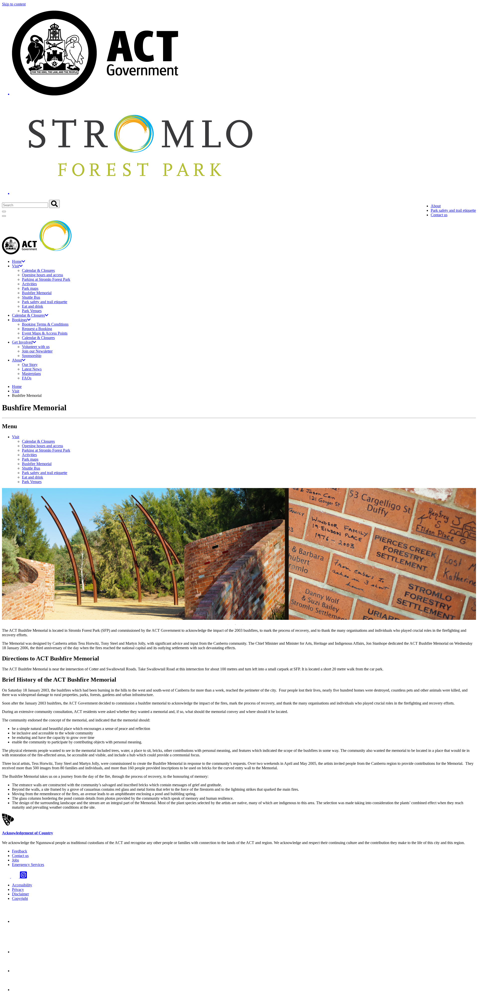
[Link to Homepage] (239, 103)
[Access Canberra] (29, 971)
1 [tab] (227, 624)
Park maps (30, 288)
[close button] (4, 216)
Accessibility (22, 885)
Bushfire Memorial (37, 293)
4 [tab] (250, 624)
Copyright (20, 898)
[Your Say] (39, 952)
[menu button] (4, 211)
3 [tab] (242, 624)
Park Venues (32, 311)
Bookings (19, 320)
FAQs (26, 378)
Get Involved (22, 342)
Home (17, 261)
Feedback (19, 851)
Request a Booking (37, 329)
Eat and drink (32, 306)
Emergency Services (28, 864)
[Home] (38, 253)
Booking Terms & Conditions (45, 324)
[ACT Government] (29, 990)
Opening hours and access (42, 275)
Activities (29, 284)
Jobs (15, 860)
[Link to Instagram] (23, 876)
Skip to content (14, 4)
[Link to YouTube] (15, 876)
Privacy (18, 889)
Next (468, 554)
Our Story (30, 364)
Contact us (439, 215)
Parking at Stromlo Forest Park (46, 279)
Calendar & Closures (38, 270)
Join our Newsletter (37, 351)
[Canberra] (29, 921)
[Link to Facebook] (6, 876)
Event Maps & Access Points (44, 333)
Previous (9, 554)
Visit (15, 266)
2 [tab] (235, 624)
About (436, 206)
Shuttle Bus (31, 297)
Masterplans (31, 373)
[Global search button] (54, 204)
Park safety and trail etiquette (453, 210)
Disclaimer (20, 894)
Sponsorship (31, 356)
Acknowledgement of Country (27, 833)
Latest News (32, 369)
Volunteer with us (36, 347)
